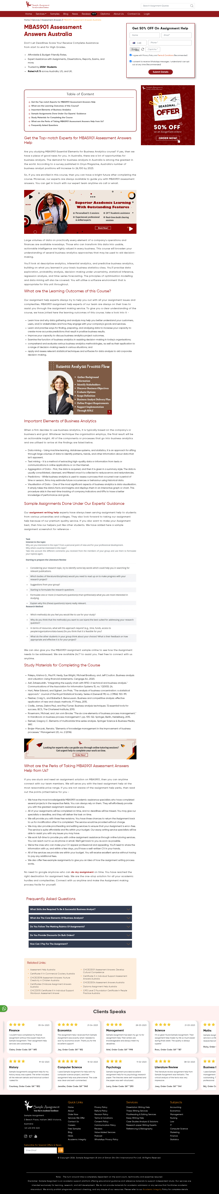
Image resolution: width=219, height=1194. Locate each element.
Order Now (73, 1114)
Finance (174, 1136)
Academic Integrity (77, 1139)
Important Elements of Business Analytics (51, 110)
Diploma (105, 14)
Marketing (175, 1132)
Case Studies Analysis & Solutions (142, 1122)
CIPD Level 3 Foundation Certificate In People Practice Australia (105, 992)
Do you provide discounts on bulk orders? (52, 935)
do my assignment (82, 872)
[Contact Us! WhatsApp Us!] (3, 1008)
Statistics (174, 1139)
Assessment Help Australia (42, 970)
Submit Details (160, 72)
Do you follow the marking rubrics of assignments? (57, 927)
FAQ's (70, 1136)
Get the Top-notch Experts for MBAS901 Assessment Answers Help (63, 102)
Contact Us (134, 14)
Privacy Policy (100, 1107)
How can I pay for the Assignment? (49, 944)
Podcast (98, 1136)
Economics (175, 1111)
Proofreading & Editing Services (141, 1114)
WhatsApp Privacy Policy (106, 1139)
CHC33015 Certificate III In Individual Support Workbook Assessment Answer (52, 992)
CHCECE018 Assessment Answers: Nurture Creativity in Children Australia (50, 979)
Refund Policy (100, 1111)
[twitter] (30, 1136)
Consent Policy (101, 1122)
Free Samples (74, 1129)
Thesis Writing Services (137, 1111)
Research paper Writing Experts (141, 1125)
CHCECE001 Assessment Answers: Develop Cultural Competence (103, 971)
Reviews (89, 14)
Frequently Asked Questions (44, 125)
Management (176, 1114)
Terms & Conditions (165, 55)
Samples (54, 14)
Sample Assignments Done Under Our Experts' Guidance (58, 114)
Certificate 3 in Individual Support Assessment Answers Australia (105, 977)
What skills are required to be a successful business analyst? (62, 909)
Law (172, 1122)
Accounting (175, 1107)
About (71, 1111)
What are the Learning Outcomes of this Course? (55, 106)
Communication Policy (105, 1125)
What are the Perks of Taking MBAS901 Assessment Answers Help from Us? (67, 121)
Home (28, 14)
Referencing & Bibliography (139, 1129)
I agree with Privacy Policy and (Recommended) (159, 55)
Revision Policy (101, 1114)
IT (171, 1125)
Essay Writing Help (135, 1118)
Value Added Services (104, 1132)
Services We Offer (76, 1118)
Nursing (173, 1118)
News (75, 14)
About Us (119, 14)
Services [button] (40, 14)
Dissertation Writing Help (138, 1107)
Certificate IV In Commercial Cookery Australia (52, 974)
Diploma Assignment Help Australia (100, 987)
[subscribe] (60, 1150)
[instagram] (25, 1136)
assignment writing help (44, 513)
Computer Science (179, 1129)
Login (147, 14)
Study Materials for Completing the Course (52, 118)
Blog (65, 14)
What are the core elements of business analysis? (57, 918)
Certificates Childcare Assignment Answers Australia (50, 985)
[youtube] (35, 1136)
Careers (71, 1125)
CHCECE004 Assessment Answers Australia (103, 983)
